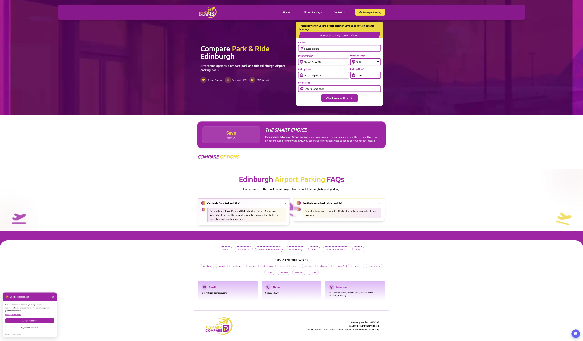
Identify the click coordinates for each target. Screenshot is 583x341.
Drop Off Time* (357, 55)
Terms (19, 334)
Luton (282, 266)
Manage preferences (13, 314)
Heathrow (207, 266)
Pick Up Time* (357, 69)
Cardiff (270, 272)
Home (286, 12)
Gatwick (221, 266)
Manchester (237, 266)
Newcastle (299, 272)
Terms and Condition (269, 249)
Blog (358, 249)
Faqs (314, 249)
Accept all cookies (29, 320)
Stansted (252, 266)
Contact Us (340, 12)
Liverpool (357, 266)
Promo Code (304, 82)
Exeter (313, 272)
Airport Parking (312, 12)
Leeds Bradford (340, 266)
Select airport (311, 48)
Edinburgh (308, 266)
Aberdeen (284, 272)
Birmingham (268, 266)
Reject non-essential (29, 327)
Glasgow (323, 266)
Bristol (294, 266)
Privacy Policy (295, 249)
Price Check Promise (336, 249)
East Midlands (374, 266)
